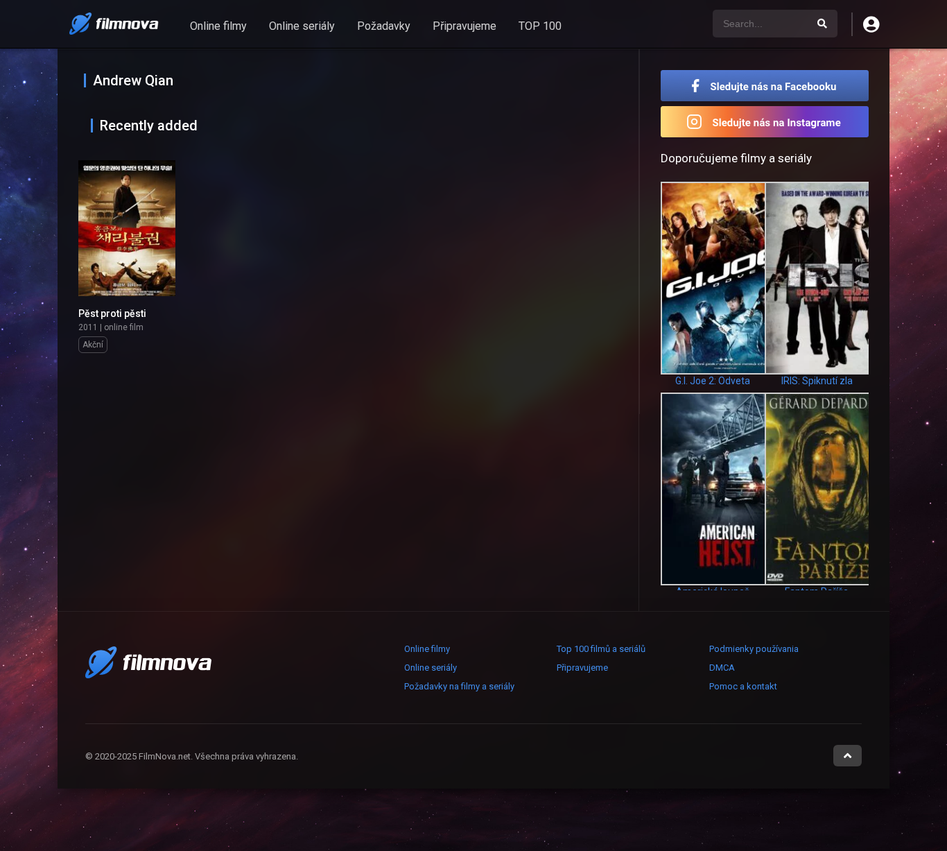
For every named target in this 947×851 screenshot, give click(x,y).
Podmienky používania (754, 649)
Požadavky (383, 26)
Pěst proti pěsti (112, 313)
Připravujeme (464, 26)
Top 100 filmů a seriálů (601, 649)
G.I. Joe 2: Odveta (712, 380)
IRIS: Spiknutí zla (817, 380)
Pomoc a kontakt (743, 686)
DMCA (722, 667)
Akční (92, 345)
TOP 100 (540, 26)
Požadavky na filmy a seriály (459, 686)
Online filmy (218, 26)
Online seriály (302, 26)
